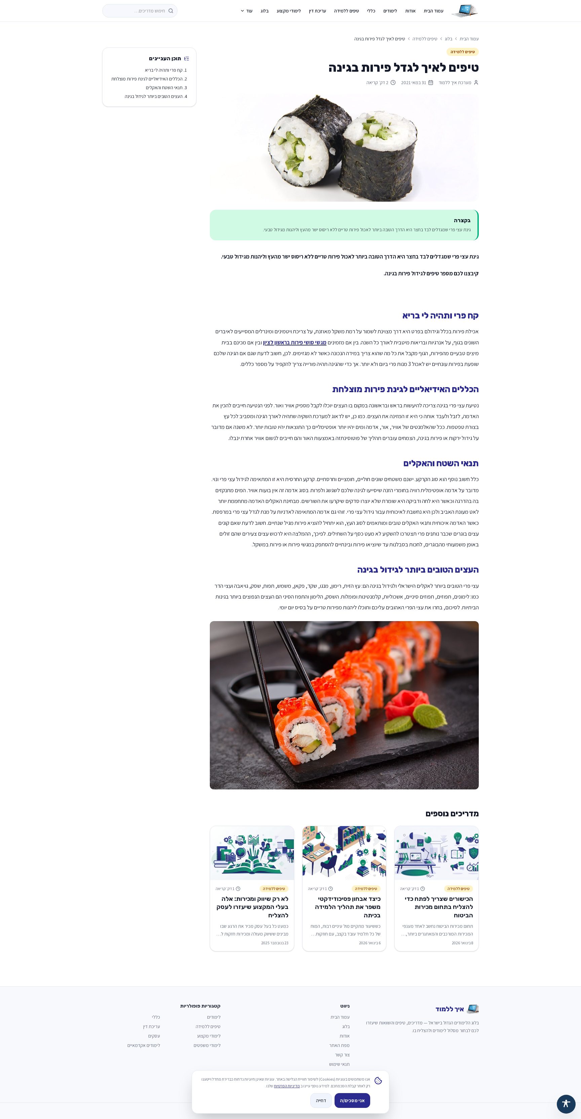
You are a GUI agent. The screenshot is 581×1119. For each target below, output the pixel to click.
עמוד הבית (433, 11)
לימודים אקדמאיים (143, 1045)
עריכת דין (317, 11)
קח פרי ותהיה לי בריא (164, 70)
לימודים (390, 11)
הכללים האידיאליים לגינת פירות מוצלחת (147, 79)
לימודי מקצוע (289, 11)
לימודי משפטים (207, 1045)
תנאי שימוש (339, 1064)
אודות (410, 11)
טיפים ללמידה (346, 11)
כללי (371, 11)
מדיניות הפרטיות (287, 1085)
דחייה (321, 1100)
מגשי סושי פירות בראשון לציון (294, 342)
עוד (249, 11)
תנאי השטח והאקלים (164, 87)
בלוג (265, 11)
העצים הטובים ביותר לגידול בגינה (154, 96)
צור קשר (342, 1055)
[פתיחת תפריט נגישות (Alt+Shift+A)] (566, 1104)
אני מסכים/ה (352, 1100)
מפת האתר (339, 1045)
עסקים (154, 1036)
